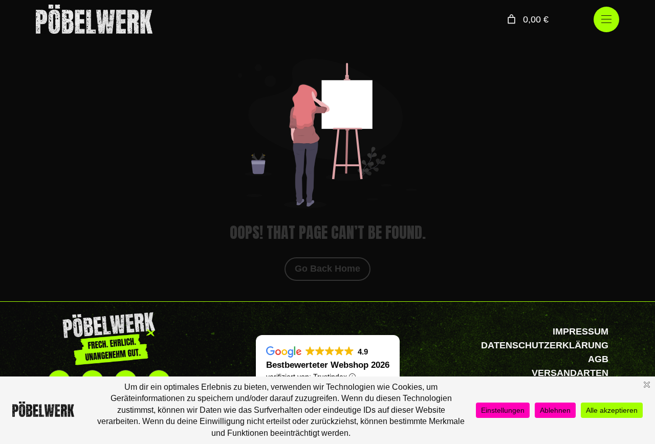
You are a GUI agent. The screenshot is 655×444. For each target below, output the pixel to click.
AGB (598, 359)
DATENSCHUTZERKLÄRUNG (544, 345)
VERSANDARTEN (570, 373)
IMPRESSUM (580, 331)
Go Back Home (327, 268)
